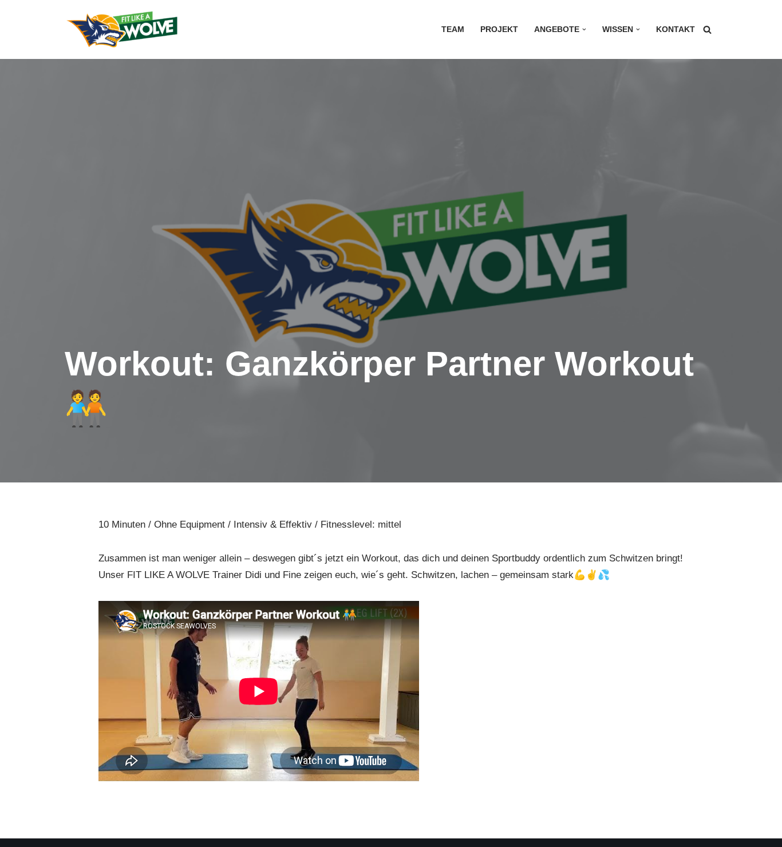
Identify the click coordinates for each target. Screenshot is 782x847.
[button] (584, 29)
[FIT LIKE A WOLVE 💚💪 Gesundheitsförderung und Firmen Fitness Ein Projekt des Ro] (122, 29)
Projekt (499, 29)
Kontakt (675, 29)
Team (452, 29)
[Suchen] (707, 29)
